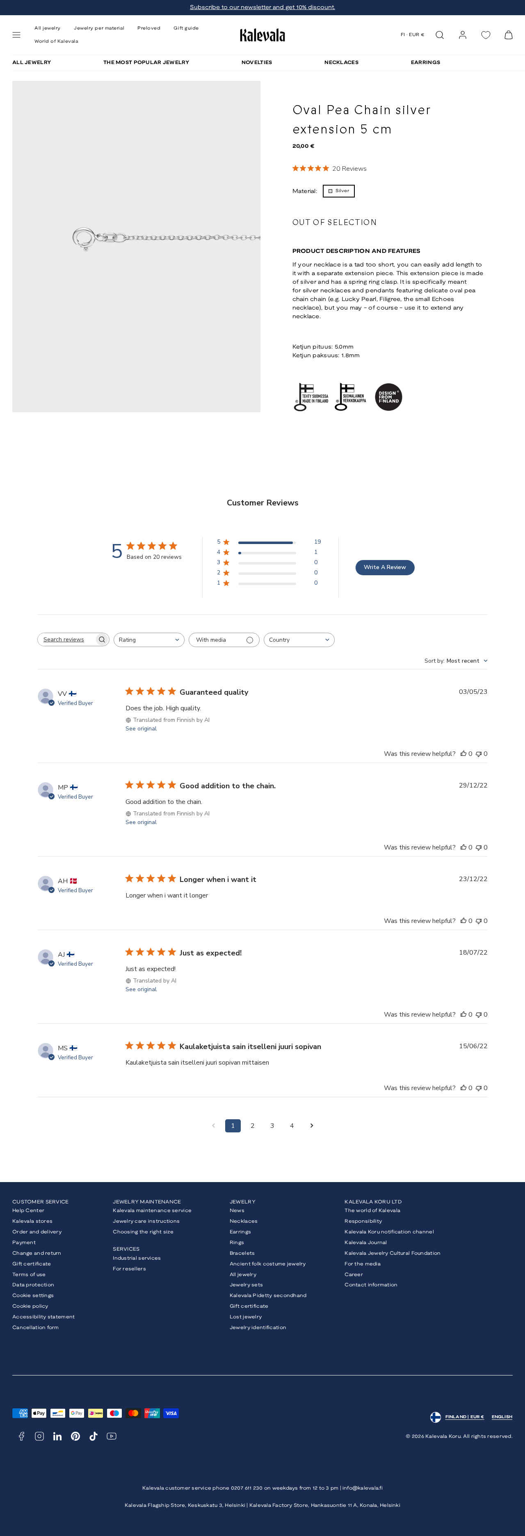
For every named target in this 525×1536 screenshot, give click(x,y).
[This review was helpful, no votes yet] (463, 753)
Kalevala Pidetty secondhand (268, 1295)
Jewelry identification (258, 1327)
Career (354, 1274)
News (237, 1210)
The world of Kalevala (372, 1210)
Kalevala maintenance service (152, 1210)
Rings (237, 1242)
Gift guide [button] (186, 28)
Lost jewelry (246, 1317)
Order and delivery (37, 1232)
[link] (462, 35)
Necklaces (244, 1221)
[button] (16, 35)
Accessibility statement (43, 1317)
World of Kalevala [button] (56, 41)
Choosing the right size (143, 1232)
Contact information (371, 1285)
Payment (24, 1242)
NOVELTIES (257, 62)
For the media (363, 1264)
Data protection (33, 1285)
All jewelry (243, 1274)
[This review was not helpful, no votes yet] (479, 753)
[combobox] (149, 640)
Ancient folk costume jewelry (268, 1264)
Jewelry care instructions (146, 1221)
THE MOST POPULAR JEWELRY (146, 62)
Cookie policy (30, 1306)
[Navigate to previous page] (213, 1125)
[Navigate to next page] (312, 1125)
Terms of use (29, 1274)
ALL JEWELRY (31, 62)
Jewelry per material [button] (99, 28)
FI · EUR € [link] (413, 35)
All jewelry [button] (47, 28)
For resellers (129, 1269)
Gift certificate (31, 1264)
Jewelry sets (246, 1285)
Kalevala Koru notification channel (389, 1232)
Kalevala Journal (366, 1242)
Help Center (28, 1210)
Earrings (240, 1232)
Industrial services (137, 1258)
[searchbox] (66, 639)
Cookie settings (33, 1295)
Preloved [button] (148, 28)
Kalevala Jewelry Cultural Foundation (393, 1253)
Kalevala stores (32, 1221)
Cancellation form (35, 1327)
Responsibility (363, 1221)
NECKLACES (341, 62)
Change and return (37, 1253)
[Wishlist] (485, 35)
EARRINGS (425, 62)
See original (141, 728)
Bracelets (242, 1253)
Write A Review (385, 567)
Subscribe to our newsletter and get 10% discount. (262, 7)
